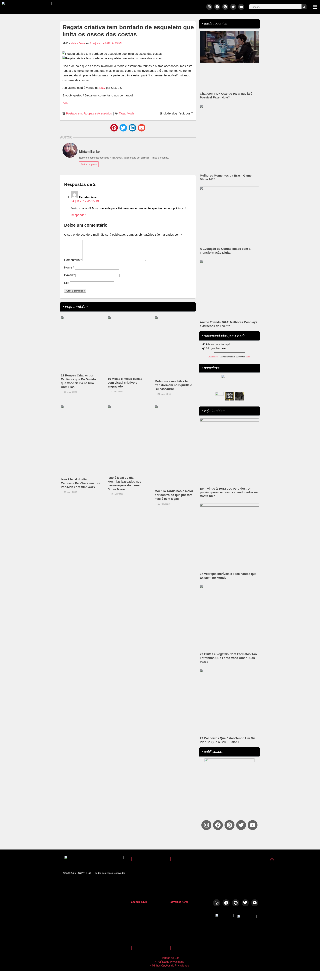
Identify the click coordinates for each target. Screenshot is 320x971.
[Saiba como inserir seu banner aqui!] (219, 396)
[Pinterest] (225, 7)
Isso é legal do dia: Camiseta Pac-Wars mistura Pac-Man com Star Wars (80, 483)
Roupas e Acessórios (98, 113)
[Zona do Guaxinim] (239, 396)
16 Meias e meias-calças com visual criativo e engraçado (125, 382)
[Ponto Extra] (229, 396)
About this (213, 357)
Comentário (73, 260)
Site (66, 283)
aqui (248, 357)
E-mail (69, 275)
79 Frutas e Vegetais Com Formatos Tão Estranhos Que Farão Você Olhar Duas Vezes (228, 657)
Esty (102, 87)
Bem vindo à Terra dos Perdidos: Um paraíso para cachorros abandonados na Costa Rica (229, 492)
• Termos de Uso (169, 957)
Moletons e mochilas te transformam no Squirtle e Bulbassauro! (173, 385)
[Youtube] (241, 7)
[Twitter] (233, 7)
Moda (130, 113)
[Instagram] (209, 7)
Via (65, 103)
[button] (114, 127)
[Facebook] (217, 7)
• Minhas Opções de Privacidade (169, 965)
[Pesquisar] (304, 6)
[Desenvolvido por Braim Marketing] (247, 917)
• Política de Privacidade (169, 961)
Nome (69, 267)
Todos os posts (89, 164)
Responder (78, 215)
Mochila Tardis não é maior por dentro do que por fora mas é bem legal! (174, 494)
